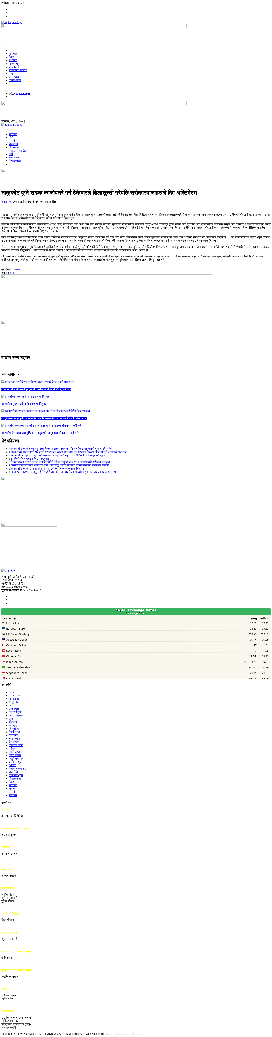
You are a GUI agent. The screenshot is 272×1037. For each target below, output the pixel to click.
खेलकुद (13, 722)
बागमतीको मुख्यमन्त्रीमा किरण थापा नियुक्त (23, 403)
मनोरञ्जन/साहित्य (18, 70)
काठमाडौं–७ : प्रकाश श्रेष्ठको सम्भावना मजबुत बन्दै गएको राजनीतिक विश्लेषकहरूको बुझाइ (58, 455)
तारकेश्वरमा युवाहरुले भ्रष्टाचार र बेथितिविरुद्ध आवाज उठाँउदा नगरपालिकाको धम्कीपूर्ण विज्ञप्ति (60, 465)
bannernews (16, 695)
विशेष (11, 57)
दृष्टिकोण (13, 735)
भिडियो (12, 765)
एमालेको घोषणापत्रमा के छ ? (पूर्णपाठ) (30, 458)
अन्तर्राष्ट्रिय (15, 712)
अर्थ (11, 73)
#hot (12, 272)
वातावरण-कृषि (16, 775)
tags (11, 705)
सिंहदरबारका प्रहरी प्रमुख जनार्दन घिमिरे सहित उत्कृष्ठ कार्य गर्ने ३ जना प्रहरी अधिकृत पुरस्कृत (60, 462)
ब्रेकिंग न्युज (15, 761)
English (13, 702)
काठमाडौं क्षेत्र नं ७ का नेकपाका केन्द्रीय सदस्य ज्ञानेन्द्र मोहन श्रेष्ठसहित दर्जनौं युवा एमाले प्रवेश (61, 448)
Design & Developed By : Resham (123, 1034)
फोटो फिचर (15, 755)
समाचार (13, 53)
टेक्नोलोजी (14, 732)
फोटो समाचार (16, 758)
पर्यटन (12, 748)
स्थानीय (13, 60)
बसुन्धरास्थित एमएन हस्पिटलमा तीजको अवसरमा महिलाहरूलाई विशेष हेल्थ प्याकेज (44, 418)
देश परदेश (14, 742)
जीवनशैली (14, 67)
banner (13, 692)
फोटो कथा (14, 752)
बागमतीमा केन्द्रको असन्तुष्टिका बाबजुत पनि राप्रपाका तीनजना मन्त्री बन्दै (40, 432)
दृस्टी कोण (14, 738)
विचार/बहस (15, 80)
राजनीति (13, 63)
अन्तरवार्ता (14, 76)
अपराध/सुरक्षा (16, 715)
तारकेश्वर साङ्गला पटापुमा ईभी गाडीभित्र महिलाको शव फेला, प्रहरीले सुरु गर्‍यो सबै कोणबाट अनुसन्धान (64, 472)
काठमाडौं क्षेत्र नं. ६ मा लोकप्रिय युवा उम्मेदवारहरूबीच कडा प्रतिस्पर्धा (47, 468)
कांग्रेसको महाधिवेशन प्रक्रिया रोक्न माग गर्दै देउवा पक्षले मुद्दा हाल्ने (36, 389)
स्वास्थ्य (13, 795)
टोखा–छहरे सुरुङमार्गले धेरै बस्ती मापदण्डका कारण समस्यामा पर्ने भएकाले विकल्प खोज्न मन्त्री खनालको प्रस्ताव (69, 452)
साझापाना (6, 201)
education (14, 698)
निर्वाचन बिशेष (16, 745)
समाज (12, 788)
